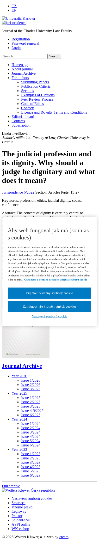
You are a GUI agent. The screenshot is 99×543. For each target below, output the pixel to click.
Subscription (21, 125)
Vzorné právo (22, 507)
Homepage (20, 65)
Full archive (11, 486)
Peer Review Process (37, 99)
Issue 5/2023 (30, 471)
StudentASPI (21, 520)
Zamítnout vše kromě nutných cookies (49, 306)
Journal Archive (24, 73)
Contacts (27, 108)
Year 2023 (19, 449)
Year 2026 (19, 376)
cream (63, 537)
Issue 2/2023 (30, 458)
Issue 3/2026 (30, 389)
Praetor (17, 516)
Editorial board (23, 117)
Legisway (19, 511)
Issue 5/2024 (30, 441)
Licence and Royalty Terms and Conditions (54, 112)
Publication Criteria (35, 86)
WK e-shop (20, 529)
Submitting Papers (35, 82)
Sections (27, 91)
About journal (22, 69)
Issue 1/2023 (30, 454)
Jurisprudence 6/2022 (18, 192)
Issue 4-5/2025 (32, 411)
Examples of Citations (38, 95)
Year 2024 (19, 419)
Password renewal (25, 43)
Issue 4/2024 (30, 436)
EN (14, 10)
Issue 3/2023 (30, 462)
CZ (14, 6)
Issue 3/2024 (30, 432)
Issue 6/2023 (30, 475)
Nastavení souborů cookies (32, 498)
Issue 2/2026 (30, 385)
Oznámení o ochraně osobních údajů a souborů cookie (55, 279)
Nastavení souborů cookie (50, 316)
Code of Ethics (32, 104)
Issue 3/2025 (30, 406)
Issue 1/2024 (30, 423)
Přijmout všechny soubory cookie (49, 293)
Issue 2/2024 (30, 428)
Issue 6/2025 (30, 415)
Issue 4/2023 (30, 467)
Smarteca (18, 503)
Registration (21, 39)
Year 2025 (19, 393)
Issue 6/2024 (30, 445)
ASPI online (21, 524)
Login (16, 48)
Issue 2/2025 (30, 402)
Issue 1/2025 (30, 398)
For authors (20, 78)
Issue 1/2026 (30, 380)
